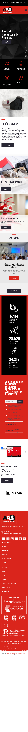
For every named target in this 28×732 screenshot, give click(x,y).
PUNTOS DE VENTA (6, 558)
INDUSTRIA (5, 579)
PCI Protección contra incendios (21, 68)
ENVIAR (20, 402)
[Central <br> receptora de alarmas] (7, 78)
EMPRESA (4, 546)
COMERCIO (4, 575)
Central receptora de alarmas (7, 84)
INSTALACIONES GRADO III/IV (9, 583)
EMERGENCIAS (5, 591)
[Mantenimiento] (21, 78)
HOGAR (4, 571)
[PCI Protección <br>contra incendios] (21, 63)
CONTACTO (4, 562)
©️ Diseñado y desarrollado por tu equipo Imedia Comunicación (15, 653)
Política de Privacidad (12, 408)
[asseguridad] (14, 251)
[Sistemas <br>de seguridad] (7, 63)
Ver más (6, 189)
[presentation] (9, 238)
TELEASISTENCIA (6, 587)
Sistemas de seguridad (7, 68)
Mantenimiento (21, 83)
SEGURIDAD (5, 550)
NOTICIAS (4, 554)
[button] (26, 48)
